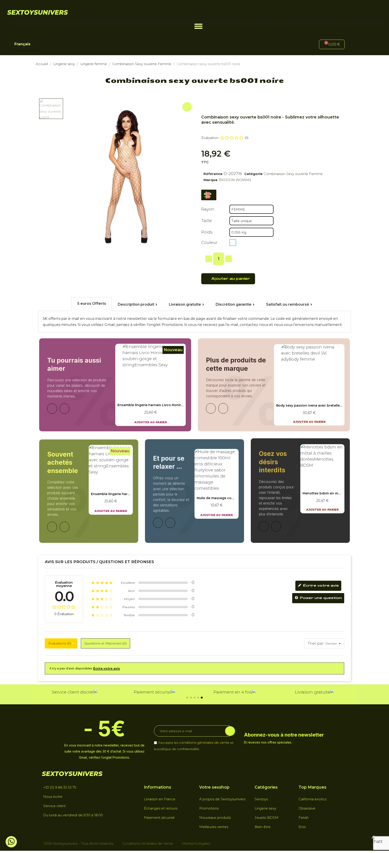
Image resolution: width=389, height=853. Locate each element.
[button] (198, 26)
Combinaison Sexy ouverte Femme (293, 174)
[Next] (64, 408)
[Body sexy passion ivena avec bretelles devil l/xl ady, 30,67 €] (309, 384)
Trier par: (316, 643)
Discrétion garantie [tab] (233, 304)
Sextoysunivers (37, 12)
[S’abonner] (230, 731)
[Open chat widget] (376, 840)
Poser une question (320, 598)
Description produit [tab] (136, 304)
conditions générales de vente (204, 742)
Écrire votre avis (320, 585)
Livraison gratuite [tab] (185, 304)
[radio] (232, 242)
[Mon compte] (355, 45)
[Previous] (52, 408)
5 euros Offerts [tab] (91, 303)
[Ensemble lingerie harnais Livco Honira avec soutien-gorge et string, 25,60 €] (150, 385)
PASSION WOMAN (235, 180)
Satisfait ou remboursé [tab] (287, 304)
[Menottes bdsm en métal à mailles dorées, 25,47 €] (322, 478)
